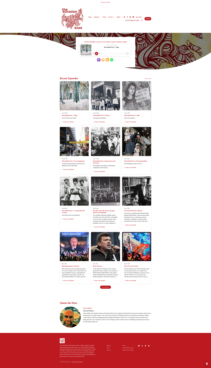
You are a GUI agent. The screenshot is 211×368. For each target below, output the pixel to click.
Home (90, 17)
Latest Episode (89, 42)
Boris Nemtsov (97, 266)
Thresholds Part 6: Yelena (101, 115)
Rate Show (139, 17)
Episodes (96, 17)
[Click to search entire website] (141, 20)
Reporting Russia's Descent (70, 266)
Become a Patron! (105, 2)
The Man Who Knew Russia (133, 210)
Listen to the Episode (68, 122)
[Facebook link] (130, 17)
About (104, 17)
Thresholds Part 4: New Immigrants (73, 161)
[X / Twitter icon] (145, 345)
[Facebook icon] (149, 345)
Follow (119, 17)
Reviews (110, 17)
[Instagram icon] (142, 345)
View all (147, 78)
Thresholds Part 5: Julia (132, 115)
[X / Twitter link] (124, 17)
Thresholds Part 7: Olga (69, 115)
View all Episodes (105, 287)
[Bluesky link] (133, 17)
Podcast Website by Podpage (77, 361)
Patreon (148, 18)
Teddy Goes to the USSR (127, 350)
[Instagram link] (127, 17)
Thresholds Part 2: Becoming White (135, 161)
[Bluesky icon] (139, 345)
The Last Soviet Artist (131, 266)
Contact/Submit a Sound (132, 20)
